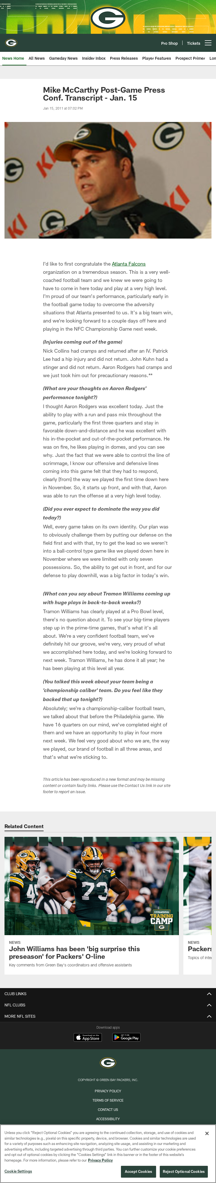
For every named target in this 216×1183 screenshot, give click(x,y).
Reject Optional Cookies (184, 1171)
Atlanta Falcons (129, 264)
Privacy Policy (108, 1091)
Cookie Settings (18, 1171)
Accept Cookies (138, 1171)
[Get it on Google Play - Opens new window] (126, 1040)
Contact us (108, 1109)
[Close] (207, 1133)
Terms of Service (108, 1100)
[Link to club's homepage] (11, 40)
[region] (108, 1153)
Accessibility (108, 1119)
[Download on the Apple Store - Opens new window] (87, 1038)
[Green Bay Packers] (108, 1063)
